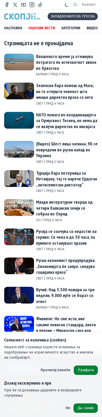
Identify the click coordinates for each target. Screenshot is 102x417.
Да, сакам (86, 408)
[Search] (75, 5)
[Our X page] (15, 4)
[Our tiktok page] (40, 4)
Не (68, 408)
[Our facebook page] (6, 4)
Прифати (86, 370)
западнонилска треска (73, 16)
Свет (40, 103)
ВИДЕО (92, 28)
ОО (39, 220)
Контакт (89, 4)
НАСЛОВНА (13, 28)
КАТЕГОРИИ (70, 28)
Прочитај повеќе (56, 370)
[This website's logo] (22, 16)
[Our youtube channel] (23, 4)
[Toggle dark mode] (67, 5)
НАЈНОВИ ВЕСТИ (42, 28)
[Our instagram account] (32, 4)
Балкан (42, 74)
